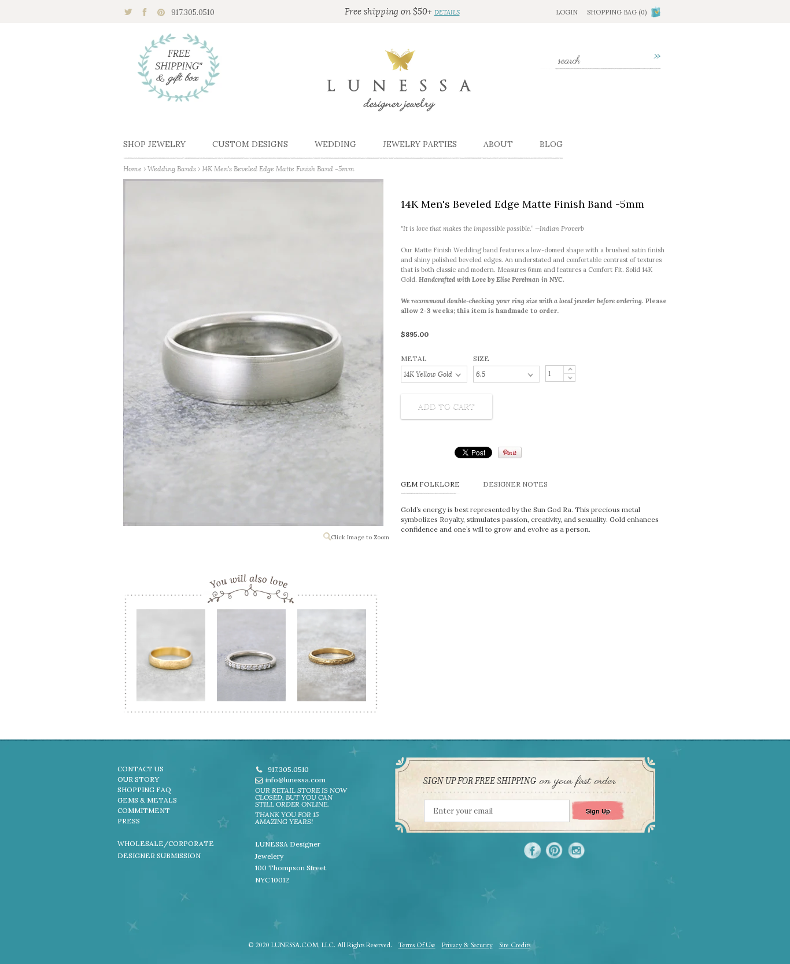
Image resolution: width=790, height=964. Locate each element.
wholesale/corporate (165, 843)
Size (481, 358)
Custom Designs (250, 144)
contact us (140, 768)
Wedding (335, 144)
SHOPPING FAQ (144, 789)
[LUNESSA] (399, 85)
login (567, 12)
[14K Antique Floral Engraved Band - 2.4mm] (331, 659)
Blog (551, 144)
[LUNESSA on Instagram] (576, 850)
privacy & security (467, 945)
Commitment (143, 810)
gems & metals (147, 800)
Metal (414, 358)
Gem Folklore (430, 484)
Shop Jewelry (154, 144)
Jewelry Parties (420, 144)
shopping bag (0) (617, 12)
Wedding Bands (171, 168)
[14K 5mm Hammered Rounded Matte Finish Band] (170, 659)
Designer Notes (515, 484)
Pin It (510, 452)
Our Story (138, 779)
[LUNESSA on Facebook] (532, 850)
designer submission (159, 855)
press (128, 820)
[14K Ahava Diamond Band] (250, 659)
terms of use (416, 945)
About (498, 144)
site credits (514, 945)
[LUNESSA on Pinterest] (554, 850)
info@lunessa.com (295, 779)
